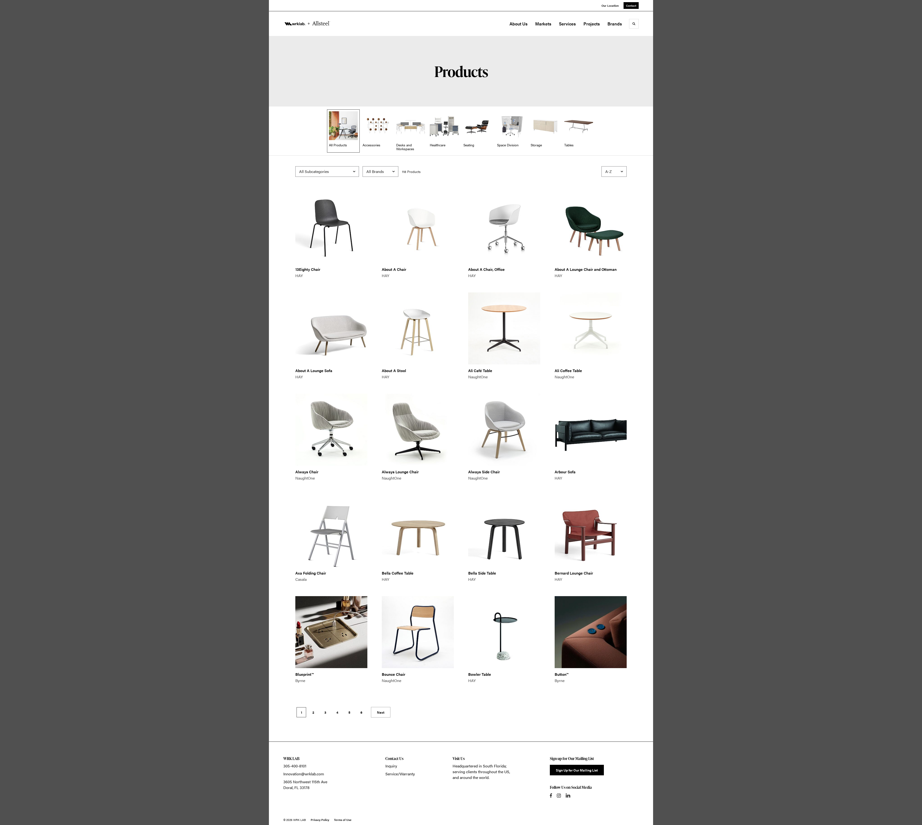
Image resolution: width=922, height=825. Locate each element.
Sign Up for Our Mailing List (577, 770)
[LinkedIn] (568, 795)
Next (380, 712)
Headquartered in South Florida (479, 766)
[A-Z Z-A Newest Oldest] (614, 171)
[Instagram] (559, 796)
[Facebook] (551, 795)
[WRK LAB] (307, 24)
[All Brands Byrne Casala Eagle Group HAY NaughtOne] (380, 171)
